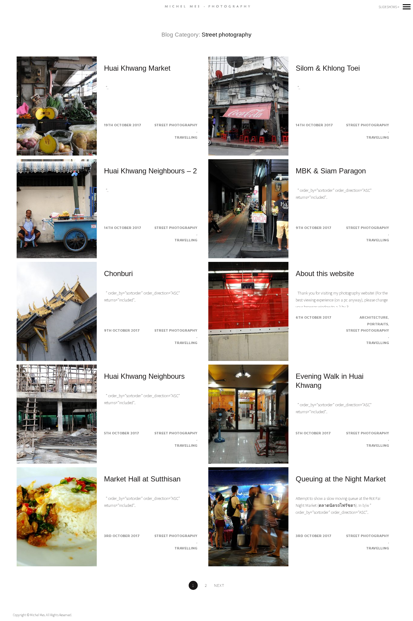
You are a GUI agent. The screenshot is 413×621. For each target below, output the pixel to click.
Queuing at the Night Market (341, 479)
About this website (325, 273)
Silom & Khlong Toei (328, 68)
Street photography (175, 125)
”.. (106, 87)
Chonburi (118, 273)
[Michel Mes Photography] (207, 6)
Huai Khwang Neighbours (144, 376)
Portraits (377, 324)
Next (219, 585)
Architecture (373, 317)
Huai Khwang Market (137, 68)
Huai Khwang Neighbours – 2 (150, 171)
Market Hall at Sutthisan (142, 479)
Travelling (185, 137)
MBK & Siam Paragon (331, 171)
